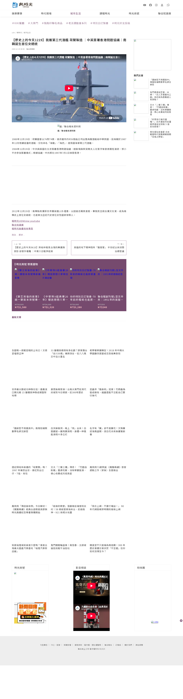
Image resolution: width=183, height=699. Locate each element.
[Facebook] (150, 5)
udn (13, 32)
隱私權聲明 (96, 645)
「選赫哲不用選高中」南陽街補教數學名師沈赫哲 (160, 82)
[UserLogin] (162, 5)
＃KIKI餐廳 (18, 23)
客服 (58, 645)
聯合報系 (108, 645)
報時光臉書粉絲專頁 (22, 228)
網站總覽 (139, 645)
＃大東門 (33, 23)
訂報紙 (118, 645)
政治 (14, 234)
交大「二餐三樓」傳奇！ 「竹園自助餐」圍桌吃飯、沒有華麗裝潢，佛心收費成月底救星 (160, 110)
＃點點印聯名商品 (52, 23)
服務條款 (78, 645)
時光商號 (134, 13)
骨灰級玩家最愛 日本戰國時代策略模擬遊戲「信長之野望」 (160, 134)
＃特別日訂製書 (99, 23)
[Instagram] (156, 5)
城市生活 (75, 13)
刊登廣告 (44, 645)
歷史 (21, 234)
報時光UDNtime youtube (26, 221)
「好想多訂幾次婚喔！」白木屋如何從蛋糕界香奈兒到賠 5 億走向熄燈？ (160, 123)
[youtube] (145, 5)
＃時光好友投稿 (121, 23)
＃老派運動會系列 (76, 23)
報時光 (19, 32)
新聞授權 (67, 645)
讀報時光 (105, 13)
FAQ (53, 645)
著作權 (87, 645)
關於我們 (128, 645)
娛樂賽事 (17, 13)
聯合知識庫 (164, 13)
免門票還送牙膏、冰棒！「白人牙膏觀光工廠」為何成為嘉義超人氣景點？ (160, 96)
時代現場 (46, 13)
